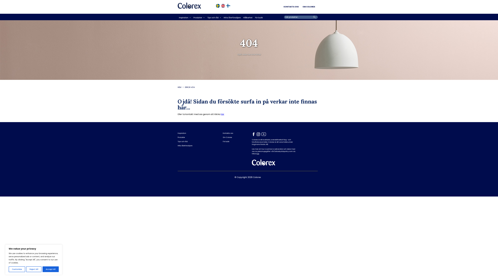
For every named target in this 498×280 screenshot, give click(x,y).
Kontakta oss (291, 6)
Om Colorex (309, 6)
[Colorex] (189, 7)
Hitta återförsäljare (232, 17)
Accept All (51, 269)
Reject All (34, 269)
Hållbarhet (248, 17)
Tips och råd (213, 17)
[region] (33, 259)
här (222, 114)
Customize (17, 269)
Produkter (197, 17)
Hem (179, 87)
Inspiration (183, 17)
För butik (259, 17)
